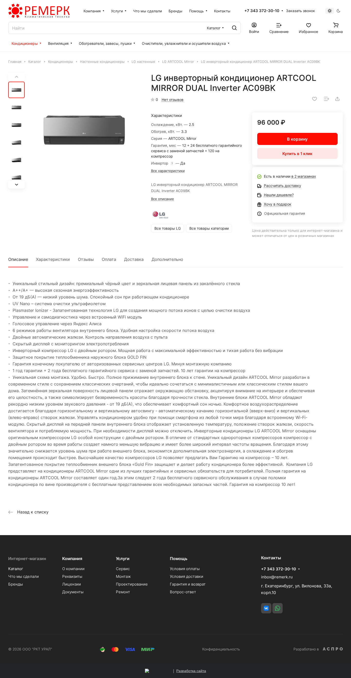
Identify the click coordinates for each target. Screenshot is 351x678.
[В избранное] (314, 98)
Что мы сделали (23, 576)
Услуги (123, 558)
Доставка (134, 259)
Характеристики (53, 259)
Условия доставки (186, 576)
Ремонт (123, 591)
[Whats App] (277, 608)
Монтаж (123, 576)
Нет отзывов (172, 99)
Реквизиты (72, 576)
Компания (72, 558)
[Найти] (234, 28)
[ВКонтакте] (266, 608)
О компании (73, 568)
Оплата (109, 259)
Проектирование (132, 584)
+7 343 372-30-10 (261, 10)
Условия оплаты (185, 568)
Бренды (15, 584)
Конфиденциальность (221, 649)
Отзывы (86, 259)
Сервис (123, 568)
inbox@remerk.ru (277, 576)
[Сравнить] (326, 98)
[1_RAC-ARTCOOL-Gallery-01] (84, 130)
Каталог (15, 568)
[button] (16, 184)
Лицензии (71, 584)
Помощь (178, 558)
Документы (73, 591)
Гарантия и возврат (188, 584)
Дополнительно (167, 259)
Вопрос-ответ (183, 591)
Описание (18, 259)
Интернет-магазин (27, 558)
